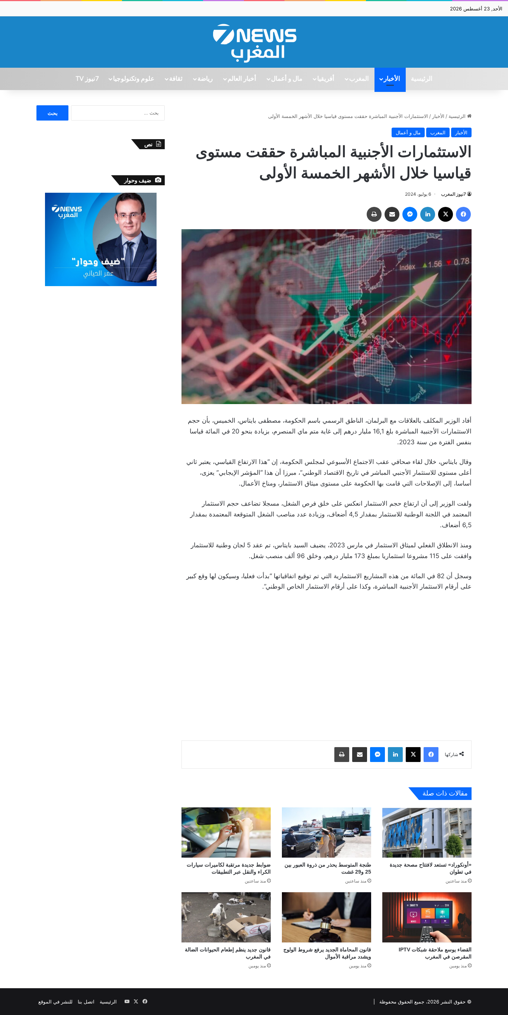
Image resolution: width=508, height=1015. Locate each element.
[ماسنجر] (409, 214)
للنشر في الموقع (55, 1002)
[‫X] (445, 214)
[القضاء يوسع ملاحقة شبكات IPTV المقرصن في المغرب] (427, 917)
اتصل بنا (86, 1002)
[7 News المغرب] (254, 42)
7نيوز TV (87, 79)
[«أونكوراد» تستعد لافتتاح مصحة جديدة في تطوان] (427, 832)
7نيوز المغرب (453, 194)
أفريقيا (325, 79)
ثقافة (176, 79)
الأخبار (392, 79)
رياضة (205, 79)
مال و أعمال (286, 79)
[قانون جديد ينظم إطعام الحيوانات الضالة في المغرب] (226, 917)
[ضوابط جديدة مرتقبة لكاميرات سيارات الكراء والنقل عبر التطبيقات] (226, 832)
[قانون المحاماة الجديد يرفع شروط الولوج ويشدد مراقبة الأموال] (326, 917)
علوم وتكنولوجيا (133, 79)
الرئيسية (422, 79)
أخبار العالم (242, 79)
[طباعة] (374, 214)
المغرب (359, 79)
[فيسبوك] (463, 214)
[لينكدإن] (427, 214)
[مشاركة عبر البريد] (392, 214)
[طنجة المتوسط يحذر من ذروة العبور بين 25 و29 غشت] (326, 832)
